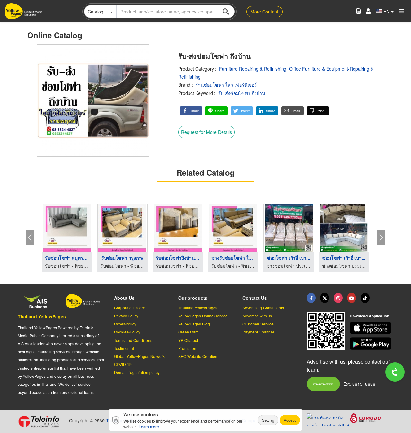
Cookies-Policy (127, 331)
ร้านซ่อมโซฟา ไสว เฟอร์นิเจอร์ (226, 85)
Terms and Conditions (133, 340)
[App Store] (371, 328)
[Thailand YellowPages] (324, 298)
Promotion (187, 348)
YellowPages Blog (194, 323)
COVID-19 (123, 364)
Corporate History (129, 307)
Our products (192, 298)
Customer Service (258, 323)
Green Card (188, 331)
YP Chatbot (188, 340)
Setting (268, 420)
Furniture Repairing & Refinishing (252, 68)
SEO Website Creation (197, 356)
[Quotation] (358, 11)
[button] (191, 110)
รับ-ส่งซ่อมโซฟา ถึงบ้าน (241, 93)
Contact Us (254, 298)
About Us (124, 298)
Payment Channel (258, 331)
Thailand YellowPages (42, 316)
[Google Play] (371, 343)
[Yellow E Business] (311, 298)
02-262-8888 (323, 383)
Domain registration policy (137, 372)
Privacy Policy (126, 315)
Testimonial (124, 348)
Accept (290, 420)
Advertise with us (257, 315)
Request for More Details (206, 132)
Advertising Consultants (263, 307)
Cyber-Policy (125, 323)
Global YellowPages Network (139, 356)
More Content (264, 11)
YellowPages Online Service (203, 315)
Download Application (369, 316)
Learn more (149, 426)
